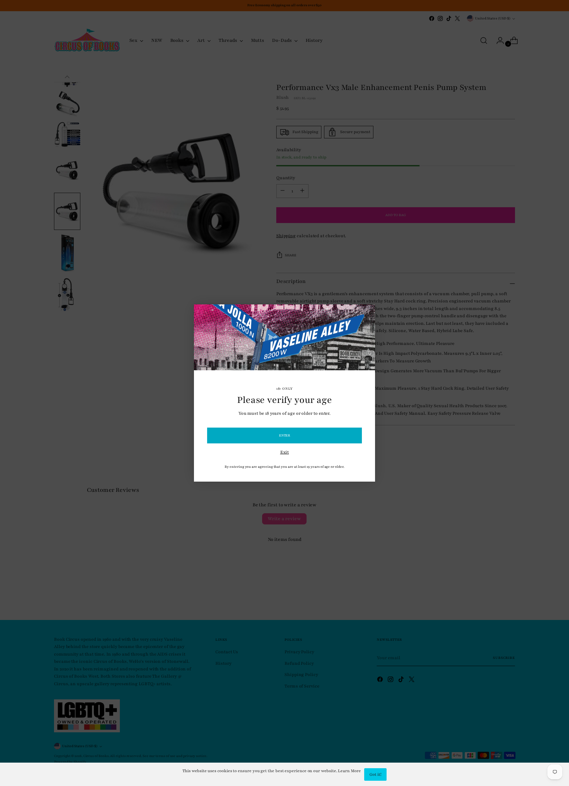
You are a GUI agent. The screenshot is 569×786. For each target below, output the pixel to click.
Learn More (349, 770)
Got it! (375, 774)
